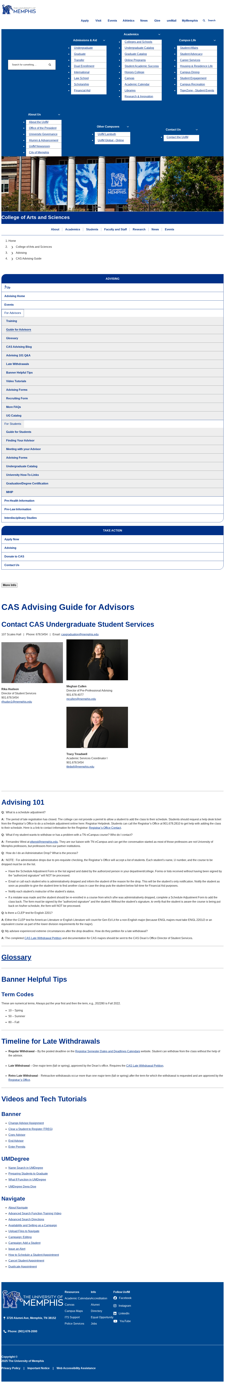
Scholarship (81, 84)
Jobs (94, 1323)
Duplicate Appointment (22, 1266)
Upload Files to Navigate (23, 1231)
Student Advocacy (191, 53)
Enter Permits (16, 1146)
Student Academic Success (142, 66)
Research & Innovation (139, 96)
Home (12, 240)
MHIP (9, 492)
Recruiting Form (17, 398)
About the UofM (38, 122)
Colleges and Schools (138, 41)
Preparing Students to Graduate (28, 1173)
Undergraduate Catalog (139, 47)
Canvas (129, 78)
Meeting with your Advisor (23, 449)
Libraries (130, 90)
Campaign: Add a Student (24, 1242)
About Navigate (18, 1207)
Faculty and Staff (115, 229)
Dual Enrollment (84, 66)
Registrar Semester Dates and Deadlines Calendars (107, 1051)
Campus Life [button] (187, 40)
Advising (21, 252)
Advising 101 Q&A (18, 355)
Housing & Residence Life (196, 66)
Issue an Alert (16, 1248)
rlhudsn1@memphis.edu (16, 701)
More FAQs (13, 406)
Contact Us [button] (173, 129)
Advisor (16, 1134)
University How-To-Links (22, 474)
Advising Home (14, 296)
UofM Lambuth (107, 134)
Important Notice (38, 1368)
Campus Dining (190, 72)
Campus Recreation (192, 84)
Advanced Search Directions (26, 1219)
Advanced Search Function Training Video (34, 1213)
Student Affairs (189, 47)
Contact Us (11, 565)
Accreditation (99, 1298)
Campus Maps (74, 1310)
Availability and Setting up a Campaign (32, 1225)
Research (139, 229)
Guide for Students (18, 431)
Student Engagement (193, 78)
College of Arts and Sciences (34, 246)
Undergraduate (83, 47)
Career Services (190, 60)
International (81, 72)
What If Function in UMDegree (27, 1179)
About (55, 229)
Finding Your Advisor (20, 440)
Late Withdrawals (17, 364)
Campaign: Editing (20, 1237)
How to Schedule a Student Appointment (33, 1254)
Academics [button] (131, 34)
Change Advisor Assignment (26, 1123)
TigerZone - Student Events (197, 90)
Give (157, 20)
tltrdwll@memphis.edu (80, 766)
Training (11, 321)
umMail (171, 20)
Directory (96, 1310)
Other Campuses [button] (108, 126)
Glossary (12, 338)
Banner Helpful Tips (19, 372)
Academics (72, 229)
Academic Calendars (78, 1298)
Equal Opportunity (102, 1317)
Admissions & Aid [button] (85, 40)
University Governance (43, 134)
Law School (81, 78)
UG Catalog (13, 415)
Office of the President (42, 128)
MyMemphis (190, 20)
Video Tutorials (16, 381)
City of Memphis (39, 152)
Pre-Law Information (17, 509)
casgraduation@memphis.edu (80, 634)
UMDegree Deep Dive (22, 1186)
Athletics (128, 20)
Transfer (79, 60)
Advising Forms (16, 389)
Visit (98, 20)
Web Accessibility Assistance (76, 1368)
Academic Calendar (137, 84)
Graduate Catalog (136, 53)
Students (92, 229)
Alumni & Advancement (43, 140)
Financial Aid (82, 90)
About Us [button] (34, 114)
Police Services (74, 1323)
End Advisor (16, 1140)
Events (112, 20)
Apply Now (11, 539)
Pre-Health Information (19, 500)
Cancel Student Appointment (26, 1260)
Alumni (95, 1304)
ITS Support (72, 1317)
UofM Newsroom (39, 146)
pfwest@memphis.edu (44, 841)
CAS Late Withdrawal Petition (43, 938)
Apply (85, 20)
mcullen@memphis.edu (81, 698)
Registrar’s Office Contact (105, 827)
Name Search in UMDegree (25, 1167)
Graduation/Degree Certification (27, 483)
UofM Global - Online (111, 140)
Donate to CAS (14, 556)
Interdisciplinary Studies (20, 517)
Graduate (80, 53)
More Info (9, 585)
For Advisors (12, 313)
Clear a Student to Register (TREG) (30, 1129)
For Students (12, 423)
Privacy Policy (10, 1368)
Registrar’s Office (19, 1079)
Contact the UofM (177, 137)
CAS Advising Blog (19, 346)
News (144, 20)
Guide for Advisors (18, 329)
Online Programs (135, 60)
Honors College (134, 72)
